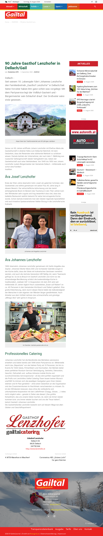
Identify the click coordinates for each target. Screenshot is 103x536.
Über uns (77, 529)
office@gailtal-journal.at (61, 510)
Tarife (68, 529)
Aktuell (9, 6)
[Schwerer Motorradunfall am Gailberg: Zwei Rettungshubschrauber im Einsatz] (72, 73)
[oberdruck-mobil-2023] (83, 231)
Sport (58, 6)
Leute (45, 6)
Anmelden (47, 2)
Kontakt (88, 529)
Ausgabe (59, 529)
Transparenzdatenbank (42, 529)
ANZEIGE (15, 22)
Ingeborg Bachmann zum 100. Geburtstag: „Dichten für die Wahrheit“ (87, 89)
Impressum (62, 534)
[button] (95, 6)
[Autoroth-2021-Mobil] (83, 148)
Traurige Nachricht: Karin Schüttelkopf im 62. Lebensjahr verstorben (87, 159)
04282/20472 (55, 504)
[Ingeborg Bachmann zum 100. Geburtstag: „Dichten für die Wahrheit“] (72, 88)
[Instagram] (96, 1)
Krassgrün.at (34, 534)
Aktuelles (84, 64)
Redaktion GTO (13, 72)
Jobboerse (72, 6)
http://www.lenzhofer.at (35, 449)
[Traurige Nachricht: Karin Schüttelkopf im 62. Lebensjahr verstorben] (72, 159)
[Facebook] (92, 1)
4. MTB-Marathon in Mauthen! (17, 457)
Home (7, 22)
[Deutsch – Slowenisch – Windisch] (72, 172)
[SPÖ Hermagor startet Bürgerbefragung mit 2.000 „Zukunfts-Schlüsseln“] (72, 101)
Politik (34, 6)
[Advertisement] (51, 42)
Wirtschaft (23, 6)
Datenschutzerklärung (48, 534)
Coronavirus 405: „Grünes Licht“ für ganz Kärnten (53, 458)
